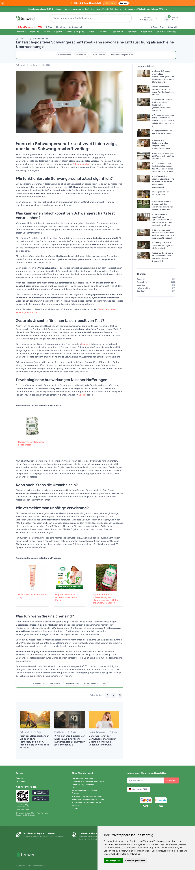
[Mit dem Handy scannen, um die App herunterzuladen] (23, 796)
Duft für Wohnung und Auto (121, 55)
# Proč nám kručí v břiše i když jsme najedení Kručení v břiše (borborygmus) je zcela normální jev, (162, 105)
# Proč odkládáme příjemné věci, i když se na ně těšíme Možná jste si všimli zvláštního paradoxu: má (163, 181)
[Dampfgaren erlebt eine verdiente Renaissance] (143, 133)
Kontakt (173, 27)
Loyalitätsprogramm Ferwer (83, 784)
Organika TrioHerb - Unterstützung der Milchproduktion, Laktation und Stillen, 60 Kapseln (105, 598)
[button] (40, 792)
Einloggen (171, 780)
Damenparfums (64, 55)
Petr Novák (20, 65)
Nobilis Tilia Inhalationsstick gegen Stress (32, 443)
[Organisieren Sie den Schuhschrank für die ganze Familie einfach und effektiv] (143, 90)
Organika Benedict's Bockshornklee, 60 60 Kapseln (66, 597)
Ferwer (21, 39)
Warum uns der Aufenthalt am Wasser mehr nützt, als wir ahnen (163, 156)
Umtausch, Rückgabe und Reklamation (88, 781)
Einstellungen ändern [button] (135, 861)
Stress (82, 395)
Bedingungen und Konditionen (84, 790)
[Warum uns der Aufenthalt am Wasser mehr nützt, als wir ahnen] (143, 156)
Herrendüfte (81, 55)
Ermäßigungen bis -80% (31, 27)
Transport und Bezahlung (82, 778)
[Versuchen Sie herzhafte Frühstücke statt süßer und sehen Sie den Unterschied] (143, 257)
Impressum (76, 805)
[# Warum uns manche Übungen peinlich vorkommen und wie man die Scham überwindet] (143, 205)
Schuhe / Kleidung (166, 31)
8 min (34, 65)
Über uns (19, 778)
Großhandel (77, 27)
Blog (50, 27)
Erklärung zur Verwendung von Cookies (88, 799)
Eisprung (85, 344)
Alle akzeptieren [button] (113, 861)
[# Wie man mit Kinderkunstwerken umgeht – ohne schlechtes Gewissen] (143, 144)
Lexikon (61, 27)
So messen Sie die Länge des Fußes (87, 796)
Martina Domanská (97, 732)
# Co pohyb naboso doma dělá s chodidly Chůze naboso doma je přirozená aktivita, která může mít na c (163, 120)
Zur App (123, 3)
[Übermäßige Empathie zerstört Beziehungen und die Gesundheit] (143, 245)
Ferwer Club (158, 27)
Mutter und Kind (41, 39)
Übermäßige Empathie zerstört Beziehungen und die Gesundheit (163, 245)
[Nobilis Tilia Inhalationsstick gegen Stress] (32, 423)
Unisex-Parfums (98, 55)
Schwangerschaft (81, 164)
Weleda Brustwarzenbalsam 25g (32, 596)
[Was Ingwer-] (143, 194)
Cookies (75, 808)
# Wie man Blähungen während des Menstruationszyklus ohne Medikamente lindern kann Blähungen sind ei (163, 76)
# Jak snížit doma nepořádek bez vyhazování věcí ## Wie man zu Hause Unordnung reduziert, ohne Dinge (163, 219)
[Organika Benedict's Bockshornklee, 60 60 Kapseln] (69, 576)
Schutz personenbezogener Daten (86, 802)
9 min (38, 732)
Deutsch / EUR (139, 789)
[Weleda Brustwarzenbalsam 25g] (32, 576)
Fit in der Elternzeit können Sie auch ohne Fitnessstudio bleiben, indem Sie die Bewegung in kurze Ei (34, 742)
